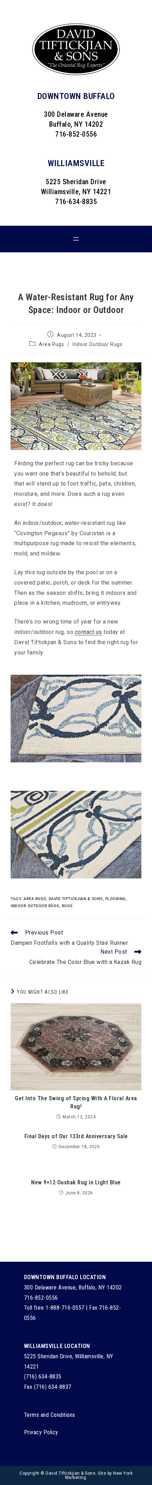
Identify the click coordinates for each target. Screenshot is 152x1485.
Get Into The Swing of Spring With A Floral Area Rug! (76, 1102)
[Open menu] (76, 239)
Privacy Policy (41, 1432)
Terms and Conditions (49, 1415)
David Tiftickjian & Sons (76, 899)
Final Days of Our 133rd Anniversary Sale (76, 1136)
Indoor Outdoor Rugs (97, 344)
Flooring (115, 899)
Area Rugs (51, 344)
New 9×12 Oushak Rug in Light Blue (76, 1182)
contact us (88, 632)
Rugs (67, 906)
